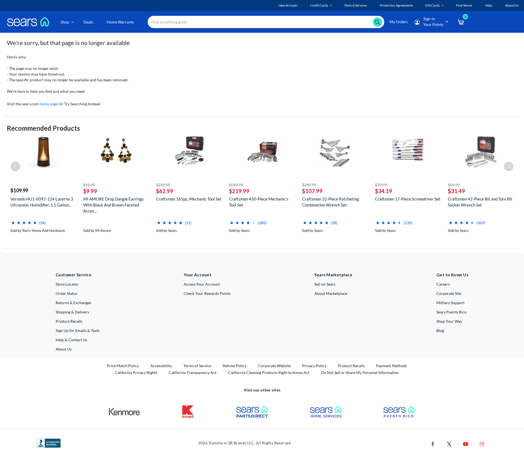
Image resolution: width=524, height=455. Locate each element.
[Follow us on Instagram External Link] (482, 443)
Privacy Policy (314, 365)
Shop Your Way (449, 321)
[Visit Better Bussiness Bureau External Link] (49, 442)
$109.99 (19, 190)
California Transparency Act (192, 372)
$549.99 (236, 184)
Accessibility (161, 365)
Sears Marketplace (333, 274)
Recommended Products (43, 128)
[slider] (24, 220)
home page (49, 103)
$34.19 (383, 191)
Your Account (198, 274)
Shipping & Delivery (72, 312)
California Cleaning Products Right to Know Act (268, 372)
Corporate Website (274, 365)
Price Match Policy (123, 365)
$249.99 (309, 184)
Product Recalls (69, 321)
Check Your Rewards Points (207, 293)
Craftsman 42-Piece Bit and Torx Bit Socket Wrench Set (480, 201)
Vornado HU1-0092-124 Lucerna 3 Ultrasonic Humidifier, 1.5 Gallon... (41, 201)
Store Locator (67, 284)
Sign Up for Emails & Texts (78, 330)
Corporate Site (448, 293)
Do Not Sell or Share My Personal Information (360, 372)
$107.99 (312, 191)
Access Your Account (202, 284)
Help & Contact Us (71, 339)
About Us (64, 349)
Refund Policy (234, 365)
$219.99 (163, 184)
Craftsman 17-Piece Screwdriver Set (407, 198)
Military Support (450, 302)
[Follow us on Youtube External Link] (465, 443)
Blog (440, 330)
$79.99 (381, 184)
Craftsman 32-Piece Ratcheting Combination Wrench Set (330, 201)
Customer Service (73, 274)
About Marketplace (330, 293)
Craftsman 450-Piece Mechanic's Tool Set (258, 201)
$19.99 (89, 184)
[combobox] (266, 22)
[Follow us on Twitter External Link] (449, 443)
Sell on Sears (324, 284)
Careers (443, 284)
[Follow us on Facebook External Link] (432, 443)
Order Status (66, 293)
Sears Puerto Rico (451, 312)
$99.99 (454, 184)
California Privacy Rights (136, 372)
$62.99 (164, 191)
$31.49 (456, 191)
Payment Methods (391, 365)
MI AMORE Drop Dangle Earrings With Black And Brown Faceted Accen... (113, 204)
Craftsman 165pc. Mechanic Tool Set (189, 198)
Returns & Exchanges (73, 302)
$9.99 (90, 191)
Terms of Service (197, 365)
